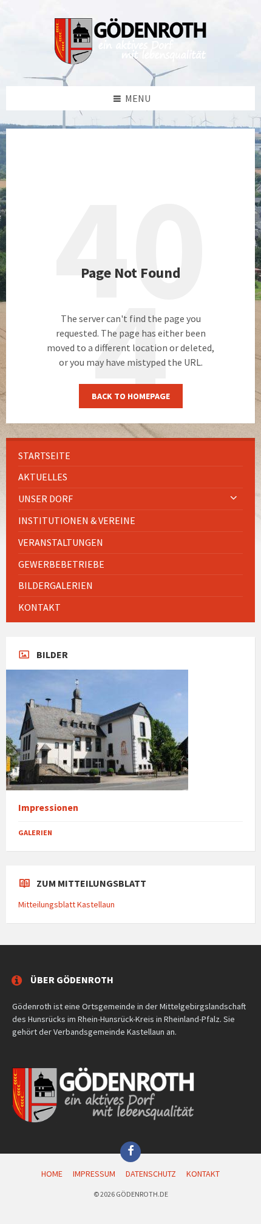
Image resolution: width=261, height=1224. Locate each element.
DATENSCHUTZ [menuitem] (151, 1173)
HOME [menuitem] (52, 1173)
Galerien (35, 832)
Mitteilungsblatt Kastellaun (66, 904)
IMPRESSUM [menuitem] (94, 1173)
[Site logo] (130, 62)
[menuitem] (130, 455)
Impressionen (48, 807)
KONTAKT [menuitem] (203, 1173)
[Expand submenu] (234, 498)
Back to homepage (131, 396)
